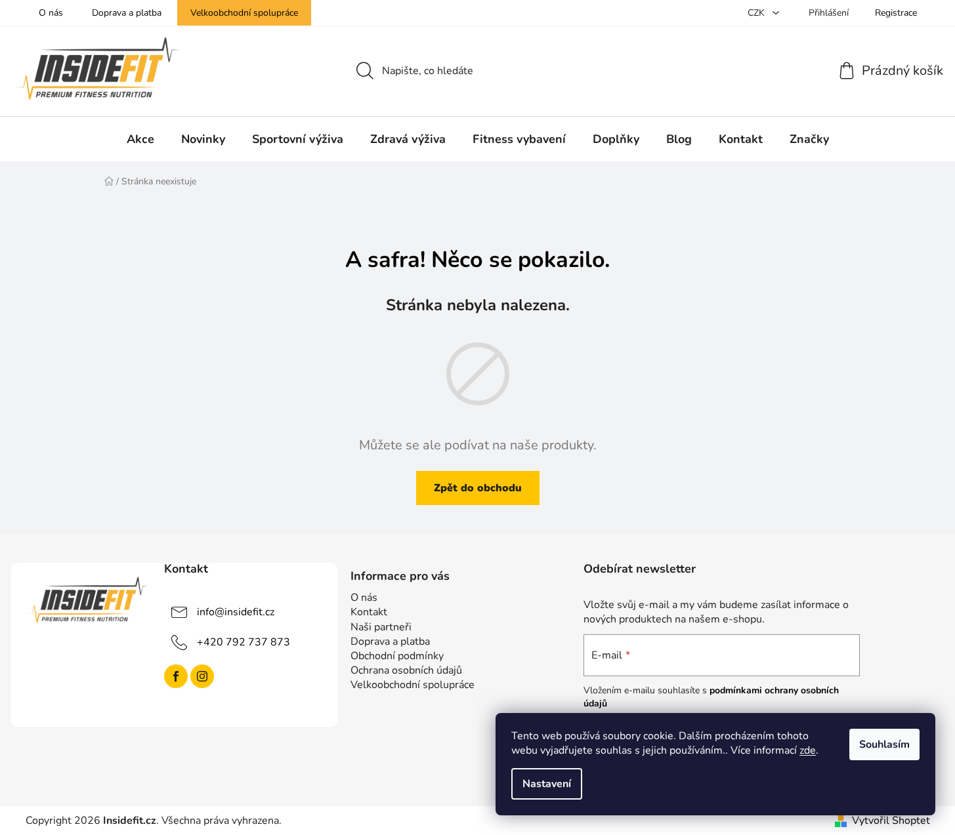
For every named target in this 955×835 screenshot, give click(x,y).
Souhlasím (884, 744)
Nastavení (546, 784)
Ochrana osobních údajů (406, 670)
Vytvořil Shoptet (891, 820)
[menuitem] (140, 139)
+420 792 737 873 (243, 642)
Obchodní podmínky (397, 656)
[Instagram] (202, 676)
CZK (757, 13)
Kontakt (368, 612)
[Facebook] (176, 676)
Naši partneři (381, 627)
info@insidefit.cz (235, 612)
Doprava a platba (126, 13)
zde (807, 750)
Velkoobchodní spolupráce (244, 13)
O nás (51, 13)
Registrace (896, 13)
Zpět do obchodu (478, 488)
